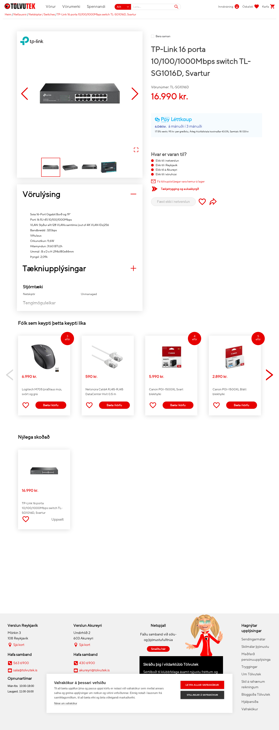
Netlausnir (20, 14)
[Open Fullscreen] (136, 150)
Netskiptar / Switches (42, 14)
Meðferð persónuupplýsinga (255, 657)
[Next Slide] (135, 94)
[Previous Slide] (24, 94)
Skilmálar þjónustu (255, 646)
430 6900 (87, 663)
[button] (79, 94)
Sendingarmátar (253, 639)
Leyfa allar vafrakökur (202, 685)
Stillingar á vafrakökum (202, 695)
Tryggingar (249, 666)
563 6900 (21, 663)
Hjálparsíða (249, 701)
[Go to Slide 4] (108, 167)
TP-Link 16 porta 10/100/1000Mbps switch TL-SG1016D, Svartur (96, 14)
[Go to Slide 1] (50, 167)
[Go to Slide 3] (89, 167)
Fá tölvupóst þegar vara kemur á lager (181, 181)
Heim (8, 14)
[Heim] (22, 7)
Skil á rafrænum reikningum (253, 684)
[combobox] (156, 7)
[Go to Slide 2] (70, 167)
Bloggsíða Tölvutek (255, 694)
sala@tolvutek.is (25, 670)
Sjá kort (18, 644)
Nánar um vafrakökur (65, 703)
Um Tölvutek (251, 674)
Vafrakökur (249, 709)
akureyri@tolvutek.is (94, 670)
